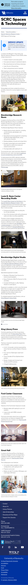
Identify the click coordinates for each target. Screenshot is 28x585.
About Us (5, 506)
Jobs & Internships (8, 512)
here (9, 49)
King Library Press (17, 333)
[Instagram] (9, 547)
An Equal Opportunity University (9, 561)
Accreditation (4, 563)
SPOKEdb (19, 223)
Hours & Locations (11, 31)
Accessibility (4, 572)
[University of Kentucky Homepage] (14, 558)
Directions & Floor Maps (10, 514)
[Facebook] (2, 547)
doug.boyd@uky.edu (18, 226)
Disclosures (4, 574)
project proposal (6, 225)
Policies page (4, 167)
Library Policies (7, 509)
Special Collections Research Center (10, 34)
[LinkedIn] (15, 547)
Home (2, 31)
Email (2, 567)
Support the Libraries (9, 517)
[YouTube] (22, 547)
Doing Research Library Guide (8, 298)
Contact (5, 503)
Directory (3, 565)
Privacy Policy (4, 570)
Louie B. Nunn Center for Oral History (12, 201)
